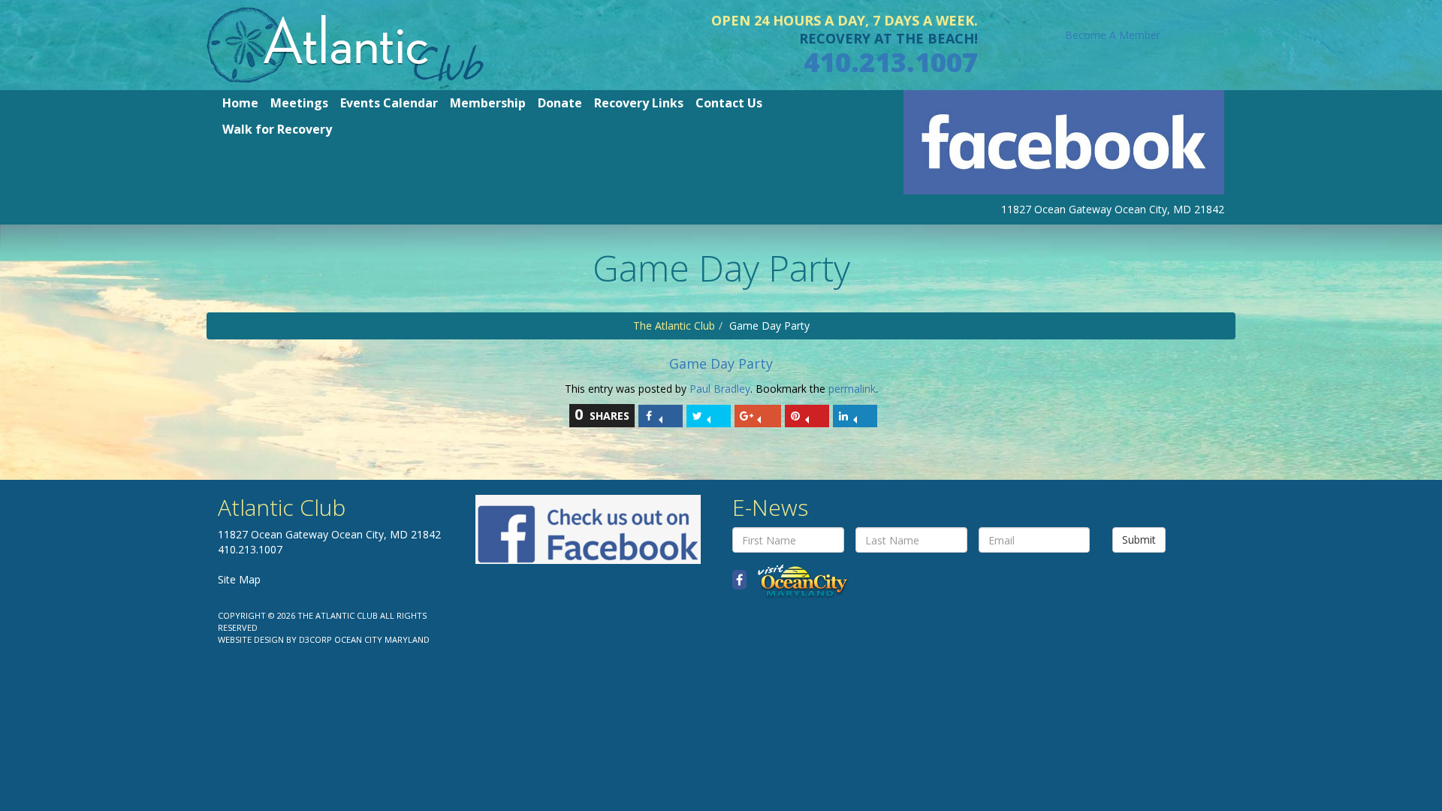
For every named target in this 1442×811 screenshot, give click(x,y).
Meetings (299, 103)
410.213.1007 (891, 62)
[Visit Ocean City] (798, 580)
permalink (852, 388)
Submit (1139, 539)
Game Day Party (721, 363)
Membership (488, 103)
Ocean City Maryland (382, 639)
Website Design (251, 639)
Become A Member (1112, 35)
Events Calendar (389, 103)
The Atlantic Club (674, 325)
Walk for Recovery (277, 129)
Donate (560, 103)
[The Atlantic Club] (345, 44)
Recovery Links (638, 103)
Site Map (239, 579)
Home (240, 103)
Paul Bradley (719, 388)
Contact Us (728, 103)
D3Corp (315, 639)
